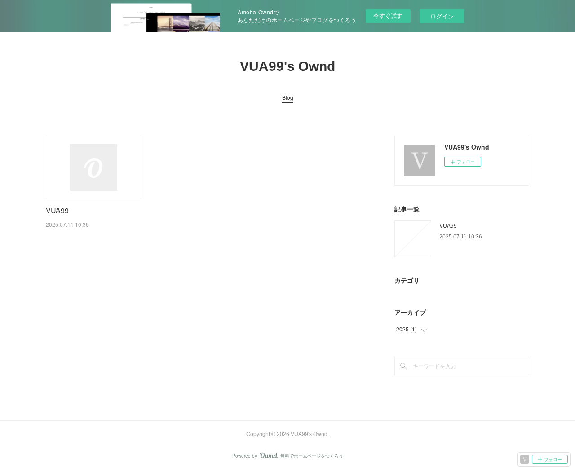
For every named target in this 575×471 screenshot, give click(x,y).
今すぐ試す (387, 15)
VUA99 (57, 210)
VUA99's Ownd (287, 66)
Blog (287, 97)
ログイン (442, 16)
